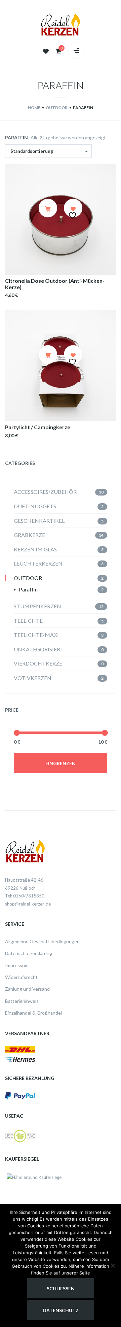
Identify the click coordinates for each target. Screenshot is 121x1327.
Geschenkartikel (39, 520)
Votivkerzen (32, 678)
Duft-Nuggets (35, 506)
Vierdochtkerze (38, 663)
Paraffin (28, 589)
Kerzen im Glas (35, 549)
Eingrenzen (60, 763)
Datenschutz (61, 1310)
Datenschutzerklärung (28, 953)
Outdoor (28, 578)
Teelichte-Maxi (36, 635)
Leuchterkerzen (38, 563)
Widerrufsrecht (21, 977)
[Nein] (112, 1265)
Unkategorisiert (39, 649)
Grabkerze (29, 535)
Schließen (61, 1288)
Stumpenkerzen (37, 606)
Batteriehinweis (22, 1001)
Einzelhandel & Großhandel (33, 1013)
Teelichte (28, 620)
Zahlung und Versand (27, 989)
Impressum (17, 965)
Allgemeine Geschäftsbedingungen (42, 941)
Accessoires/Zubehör (45, 491)
